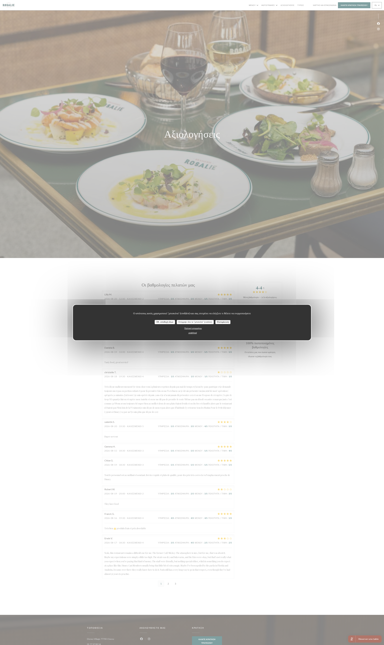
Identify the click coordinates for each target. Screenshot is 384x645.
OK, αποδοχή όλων (164, 322)
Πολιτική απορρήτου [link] (193, 328)
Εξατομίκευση (223, 322)
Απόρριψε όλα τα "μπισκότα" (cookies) (195, 322)
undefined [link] (192, 333)
